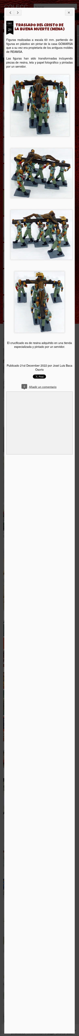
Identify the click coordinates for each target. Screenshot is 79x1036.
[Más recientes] (10, 13)
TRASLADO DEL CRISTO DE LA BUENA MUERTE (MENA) (40, 27)
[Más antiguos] (17, 13)
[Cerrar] (69, 13)
